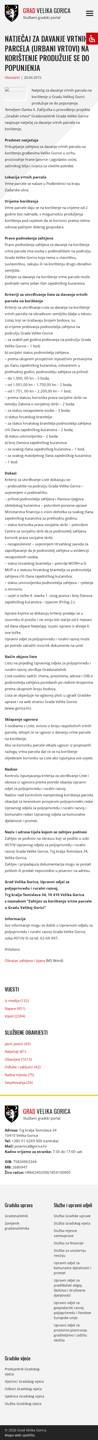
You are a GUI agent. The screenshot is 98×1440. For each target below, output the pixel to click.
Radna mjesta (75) (19, 1074)
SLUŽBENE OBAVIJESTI (26, 1032)
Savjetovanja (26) (19, 1082)
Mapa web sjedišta (20, 1435)
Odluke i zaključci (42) (22, 1066)
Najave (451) (15, 1008)
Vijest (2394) (15, 1016)
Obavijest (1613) (18, 1059)
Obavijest (12, 77)
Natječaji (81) (15, 1051)
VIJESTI (12, 989)
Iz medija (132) (17, 1000)
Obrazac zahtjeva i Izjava (25, 960)
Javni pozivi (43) (17, 1043)
